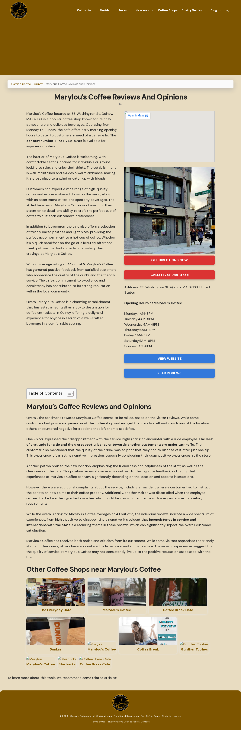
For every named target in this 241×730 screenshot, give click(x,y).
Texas (122, 10)
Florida (105, 10)
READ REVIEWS (169, 373)
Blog (214, 10)
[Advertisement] (120, 49)
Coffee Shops (168, 10)
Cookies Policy (131, 721)
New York (142, 10)
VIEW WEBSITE (170, 358)
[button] (227, 10)
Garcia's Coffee (21, 84)
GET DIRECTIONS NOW (169, 260)
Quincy (38, 84)
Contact (145, 721)
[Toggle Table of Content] (68, 393)
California (84, 10)
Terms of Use (99, 721)
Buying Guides (192, 10)
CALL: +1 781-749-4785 (169, 274)
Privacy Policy (114, 721)
